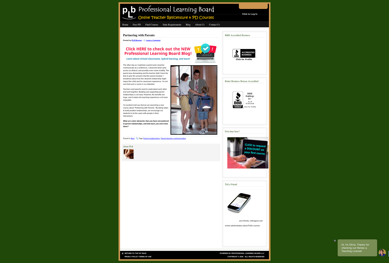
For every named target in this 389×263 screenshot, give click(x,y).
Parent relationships (151, 138)
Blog (188, 24)
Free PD (137, 24)
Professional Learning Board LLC (247, 253)
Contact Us (214, 24)
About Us (200, 24)
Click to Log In (249, 14)
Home (125, 24)
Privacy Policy (131, 257)
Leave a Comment (153, 40)
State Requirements (172, 24)
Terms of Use (145, 257)
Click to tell (231, 221)
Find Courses (151, 24)
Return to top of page (135, 253)
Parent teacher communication (173, 138)
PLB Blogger (137, 40)
